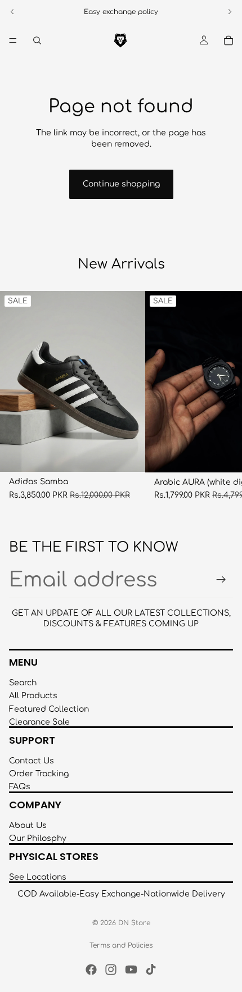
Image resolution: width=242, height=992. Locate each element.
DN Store (134, 923)
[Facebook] (91, 969)
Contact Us (31, 760)
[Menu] (13, 40)
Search (23, 683)
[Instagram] (111, 969)
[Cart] (228, 40)
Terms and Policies (121, 945)
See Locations (37, 877)
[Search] (37, 40)
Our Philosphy (37, 838)
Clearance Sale (39, 722)
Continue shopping (121, 184)
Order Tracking (39, 774)
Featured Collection (49, 708)
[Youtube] (131, 969)
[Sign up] (221, 579)
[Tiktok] (151, 969)
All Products (33, 695)
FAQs (19, 786)
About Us (28, 825)
